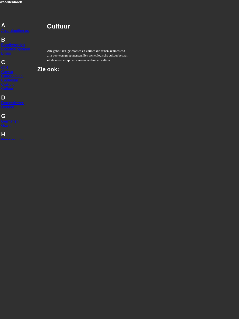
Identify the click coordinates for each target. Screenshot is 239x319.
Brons (6, 53)
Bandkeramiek (13, 45)
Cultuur (7, 89)
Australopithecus (15, 31)
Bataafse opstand (15, 49)
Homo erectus (12, 140)
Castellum (9, 80)
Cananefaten (12, 76)
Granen (7, 126)
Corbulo (7, 84)
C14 (4, 68)
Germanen (10, 121)
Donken (7, 107)
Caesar (7, 72)
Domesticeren (12, 103)
